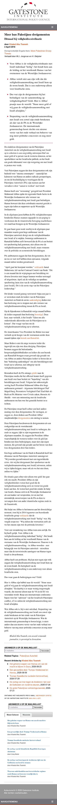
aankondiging (35, 300)
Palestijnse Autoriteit (28, 655)
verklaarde (38, 267)
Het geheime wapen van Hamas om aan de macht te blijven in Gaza (28, 665)
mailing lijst (34, 698)
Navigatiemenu (9, 27)
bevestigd (39, 314)
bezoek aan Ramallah (30, 338)
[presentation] (12, 715)
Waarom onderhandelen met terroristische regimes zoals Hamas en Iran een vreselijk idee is (26, 772)
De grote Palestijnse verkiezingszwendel (27, 687)
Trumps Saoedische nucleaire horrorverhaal (28, 675)
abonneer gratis (43, 695)
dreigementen (24, 417)
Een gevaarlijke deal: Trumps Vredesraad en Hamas (29, 671)
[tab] (13, 715)
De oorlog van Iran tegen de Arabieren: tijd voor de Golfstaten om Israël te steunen (30, 683)
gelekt (34, 373)
